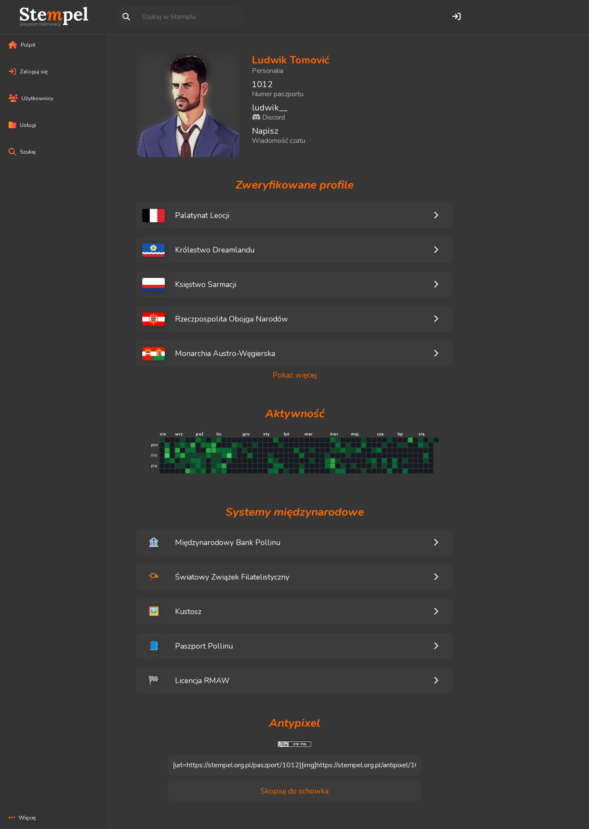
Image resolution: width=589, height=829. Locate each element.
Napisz (265, 131)
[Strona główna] (54, 17)
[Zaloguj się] (456, 16)
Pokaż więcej (294, 375)
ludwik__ (270, 107)
